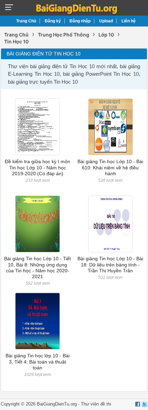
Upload (106, 21)
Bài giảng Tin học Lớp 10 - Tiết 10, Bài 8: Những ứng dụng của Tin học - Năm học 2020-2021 (37, 267)
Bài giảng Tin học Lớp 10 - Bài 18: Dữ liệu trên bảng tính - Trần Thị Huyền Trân (110, 264)
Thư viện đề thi (96, 404)
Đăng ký (53, 21)
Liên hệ (128, 21)
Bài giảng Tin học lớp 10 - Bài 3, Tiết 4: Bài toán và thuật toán (38, 361)
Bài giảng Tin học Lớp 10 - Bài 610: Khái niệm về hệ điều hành (110, 167)
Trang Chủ (26, 21)
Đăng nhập (80, 21)
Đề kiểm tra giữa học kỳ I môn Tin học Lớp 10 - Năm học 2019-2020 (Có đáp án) (37, 167)
